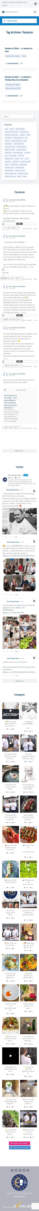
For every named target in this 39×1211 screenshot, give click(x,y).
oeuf (6, 155)
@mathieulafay (19, 555)
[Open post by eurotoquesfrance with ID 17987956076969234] (10, 1118)
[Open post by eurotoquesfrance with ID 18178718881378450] (28, 1088)
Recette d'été (23, 164)
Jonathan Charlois (21, 147)
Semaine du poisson (10, 176)
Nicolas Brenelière (18, 152)
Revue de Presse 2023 (13, 88)
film (26, 138)
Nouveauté (27, 152)
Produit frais (16, 161)
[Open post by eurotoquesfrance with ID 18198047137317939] (10, 834)
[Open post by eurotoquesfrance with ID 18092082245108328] (28, 710)
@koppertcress (8, 607)
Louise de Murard (12, 63)
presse (26, 158)
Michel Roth (8, 152)
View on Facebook (27, 228)
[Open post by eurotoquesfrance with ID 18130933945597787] (10, 899)
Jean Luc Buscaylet (10, 147)
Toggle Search (11, 21)
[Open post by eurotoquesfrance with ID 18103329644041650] (28, 834)
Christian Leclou (24, 132)
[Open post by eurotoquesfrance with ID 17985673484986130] (10, 1025)
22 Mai (22, 658)
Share (35, 228)
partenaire (21, 155)
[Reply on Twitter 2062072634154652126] (4, 651)
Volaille (24, 176)
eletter (28, 135)
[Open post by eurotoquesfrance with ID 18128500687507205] (28, 1055)
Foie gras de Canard (16, 141)
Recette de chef (9, 167)
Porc (22, 158)
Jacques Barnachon (18, 144)
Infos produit (8, 144)
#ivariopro (6, 341)
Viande (19, 176)
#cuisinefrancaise (9, 221)
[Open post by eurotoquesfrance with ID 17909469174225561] (28, 899)
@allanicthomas (29, 555)
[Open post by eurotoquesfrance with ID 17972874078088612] (10, 773)
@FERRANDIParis (18, 546)
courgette (22, 135)
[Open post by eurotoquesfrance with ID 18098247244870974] (28, 992)
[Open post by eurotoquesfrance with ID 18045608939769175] (10, 1055)
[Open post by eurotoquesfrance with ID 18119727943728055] (10, 1088)
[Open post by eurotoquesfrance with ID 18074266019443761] (28, 743)
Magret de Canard (21, 149)
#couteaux (15, 218)
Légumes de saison (10, 149)
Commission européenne (11, 135)
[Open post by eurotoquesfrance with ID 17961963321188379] (10, 743)
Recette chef (14, 164)
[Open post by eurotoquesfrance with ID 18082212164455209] (10, 962)
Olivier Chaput (12, 155)
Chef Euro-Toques (19, 129)
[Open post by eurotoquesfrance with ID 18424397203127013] (28, 1025)
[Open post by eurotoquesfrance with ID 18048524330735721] (28, 962)
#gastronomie (24, 218)
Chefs (24, 56)
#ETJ (19, 605)
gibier (25, 141)
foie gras (7, 141)
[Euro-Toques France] (10, 12)
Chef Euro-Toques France (11, 132)
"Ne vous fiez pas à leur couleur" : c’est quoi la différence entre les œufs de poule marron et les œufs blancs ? (10, 401)
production (8, 161)
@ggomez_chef (8, 555)
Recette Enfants (9, 170)
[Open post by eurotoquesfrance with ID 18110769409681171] (10, 992)
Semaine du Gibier (23, 173)
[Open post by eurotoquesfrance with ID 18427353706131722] (28, 804)
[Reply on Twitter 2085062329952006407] (3, 537)
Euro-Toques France (18, 138)
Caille (6, 129)
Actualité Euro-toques (13, 56)
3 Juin (22, 601)
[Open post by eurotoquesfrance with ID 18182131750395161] (28, 869)
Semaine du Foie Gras (10, 173)
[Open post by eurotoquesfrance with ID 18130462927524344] (10, 869)
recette (7, 164)
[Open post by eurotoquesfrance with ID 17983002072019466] (28, 773)
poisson (17, 158)
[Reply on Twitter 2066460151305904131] (4, 594)
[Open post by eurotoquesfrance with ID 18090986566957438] (28, 1118)
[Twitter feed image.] (19, 521)
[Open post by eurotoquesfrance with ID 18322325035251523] (10, 932)
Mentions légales (19, 1196)
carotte (12, 129)
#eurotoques (7, 218)
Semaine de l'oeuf (20, 170)
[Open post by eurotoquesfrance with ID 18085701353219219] (10, 710)
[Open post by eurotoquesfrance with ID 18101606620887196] (10, 804)
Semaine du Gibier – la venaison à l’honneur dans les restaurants (18, 78)
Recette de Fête (19, 167)
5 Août (22, 490)
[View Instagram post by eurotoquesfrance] (17, 717)
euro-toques (8, 138)
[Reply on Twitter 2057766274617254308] (4, 675)
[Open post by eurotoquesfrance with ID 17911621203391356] (28, 932)
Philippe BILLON (9, 158)
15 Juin (22, 542)
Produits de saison (25, 161)
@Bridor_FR (19, 607)
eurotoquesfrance (10, 704)
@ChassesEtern (29, 672)
